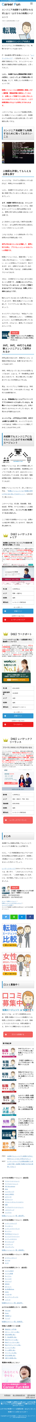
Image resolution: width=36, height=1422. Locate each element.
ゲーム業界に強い (10, 1350)
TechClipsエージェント (12, 1234)
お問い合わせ (30, 1397)
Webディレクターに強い (12, 1342)
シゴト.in (7, 1299)
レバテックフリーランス (18, 820)
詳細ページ (18, 611)
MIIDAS (7, 1284)
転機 (6, 1204)
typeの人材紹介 (9, 1194)
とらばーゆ (8, 1294)
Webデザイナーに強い (11, 1340)
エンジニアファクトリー (12, 1236)
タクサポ (7, 1260)
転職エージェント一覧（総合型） (13, 1216)
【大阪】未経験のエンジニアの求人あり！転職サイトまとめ (26, 1062)
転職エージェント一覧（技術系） (13, 1250)
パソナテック (9, 1244)
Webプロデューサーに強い (13, 1345)
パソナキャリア (9, 1191)
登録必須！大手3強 (10, 1329)
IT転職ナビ (8, 1316)
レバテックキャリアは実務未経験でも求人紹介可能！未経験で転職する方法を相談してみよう (20, 1164)
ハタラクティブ (9, 1210)
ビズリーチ (8, 1197)
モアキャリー (9, 1199)
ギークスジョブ (9, 1241)
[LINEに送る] (14, 917)
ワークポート (18, 724)
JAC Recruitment (10, 1186)
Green (7, 1313)
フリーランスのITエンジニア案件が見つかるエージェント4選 (26, 1144)
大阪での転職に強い (11, 1358)
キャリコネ (8, 1279)
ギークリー (8, 1231)
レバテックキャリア (18, 620)
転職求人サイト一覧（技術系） (12, 1321)
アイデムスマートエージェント (14, 1207)
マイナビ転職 (9, 1273)
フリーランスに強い (11, 1353)
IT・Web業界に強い (11, 1337)
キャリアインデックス (11, 1297)
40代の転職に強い (10, 1355)
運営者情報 (31, 1395)
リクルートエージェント (12, 1181)
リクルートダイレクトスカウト (14, 1202)
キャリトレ (8, 1276)
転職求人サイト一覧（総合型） (12, 1303)
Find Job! (7, 1310)
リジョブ (7, 1318)
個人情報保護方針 (19, 1395)
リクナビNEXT (9, 1271)
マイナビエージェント (11, 1184)
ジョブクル (8, 1212)
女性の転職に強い (10, 1334)
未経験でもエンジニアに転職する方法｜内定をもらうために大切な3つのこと (22, 338)
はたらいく (8, 1286)
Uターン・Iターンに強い (12, 1332)
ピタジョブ (8, 1281)
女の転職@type (9, 1289)
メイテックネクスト (11, 1239)
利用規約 (7, 1395)
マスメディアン (9, 1247)
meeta (7, 1292)
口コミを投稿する (18, 1034)
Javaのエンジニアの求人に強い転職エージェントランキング (26, 1086)
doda (6, 1189)
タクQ (7, 1263)
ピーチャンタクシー (11, 1258)
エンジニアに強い (10, 1347)
